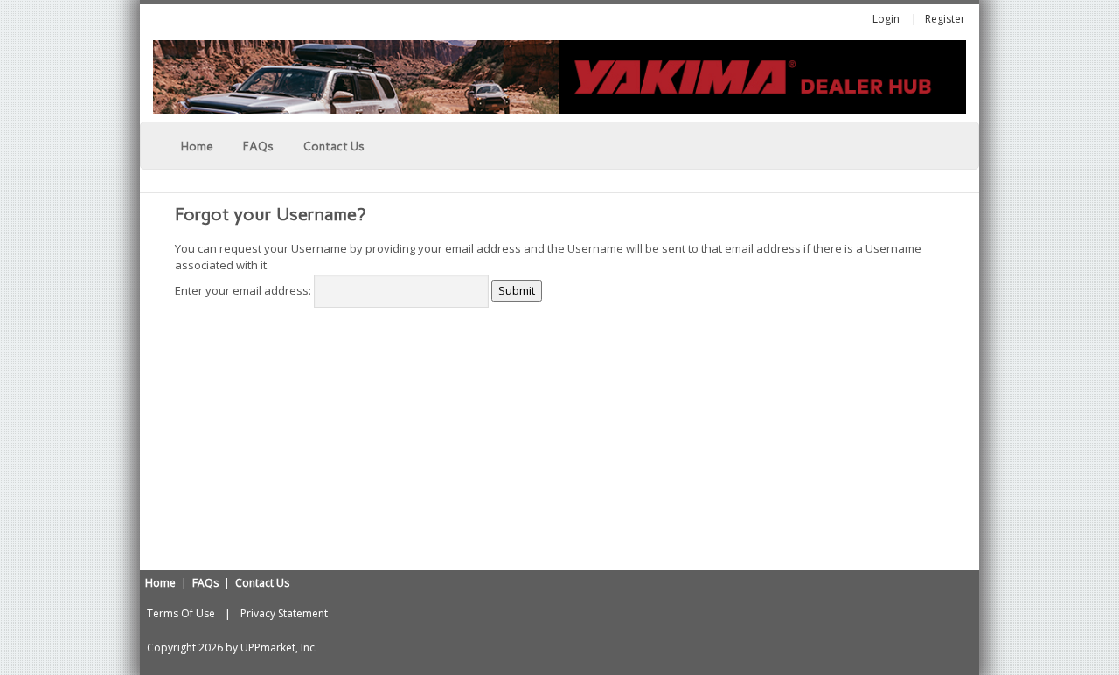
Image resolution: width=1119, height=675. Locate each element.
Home (160, 582)
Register (945, 18)
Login (886, 18)
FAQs (205, 582)
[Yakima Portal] (559, 76)
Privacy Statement (284, 613)
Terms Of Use (181, 613)
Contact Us (262, 582)
